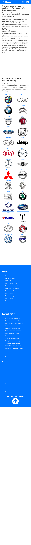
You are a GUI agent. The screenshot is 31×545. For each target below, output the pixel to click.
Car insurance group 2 (11, 296)
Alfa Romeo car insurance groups (14, 323)
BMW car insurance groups (12, 328)
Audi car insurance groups (12, 325)
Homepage (8, 275)
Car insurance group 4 (11, 300)
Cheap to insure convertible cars (13, 320)
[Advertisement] (15, 65)
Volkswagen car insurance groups (14, 348)
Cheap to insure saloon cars (12, 318)
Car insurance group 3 (11, 298)
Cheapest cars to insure (11, 290)
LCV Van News (9, 281)
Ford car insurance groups (12, 333)
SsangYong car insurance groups (14, 340)
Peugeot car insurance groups (13, 335)
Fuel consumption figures (12, 288)
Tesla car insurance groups (12, 343)
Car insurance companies (12, 285)
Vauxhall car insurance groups (13, 345)
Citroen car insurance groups (13, 330)
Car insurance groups (11, 283)
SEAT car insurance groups (12, 338)
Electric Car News (10, 278)
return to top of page (15, 396)
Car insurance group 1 (11, 293)
